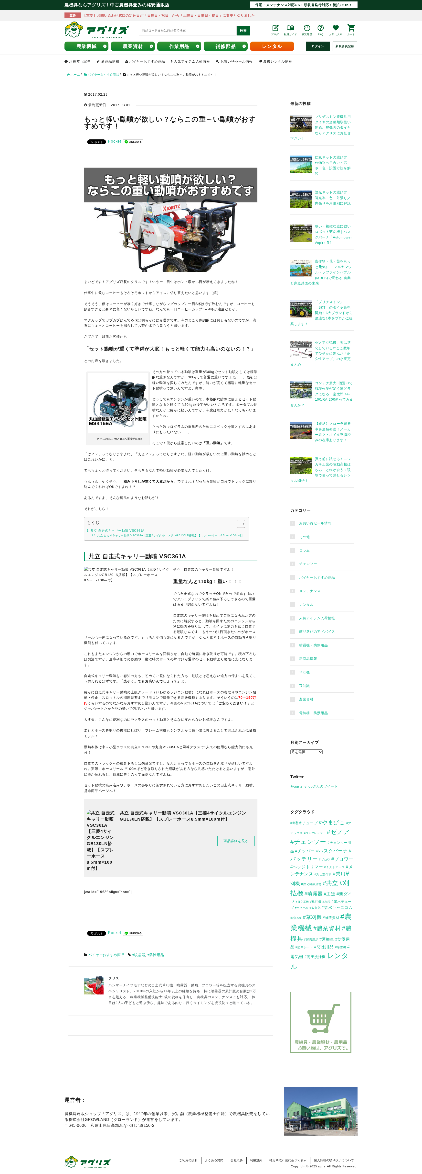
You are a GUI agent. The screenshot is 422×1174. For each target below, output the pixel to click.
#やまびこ (332, 822)
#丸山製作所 (323, 874)
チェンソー (308, 564)
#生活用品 (301, 907)
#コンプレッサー (315, 833)
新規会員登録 (345, 46)
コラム (304, 550)
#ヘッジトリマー (306, 867)
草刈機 (304, 672)
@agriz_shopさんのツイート (314, 786)
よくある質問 (214, 1160)
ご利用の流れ (188, 1160)
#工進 (330, 893)
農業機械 (86, 46)
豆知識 (304, 686)
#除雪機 (340, 947)
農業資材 (133, 46)
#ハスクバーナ (332, 850)
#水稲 (326, 901)
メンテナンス (310, 591)
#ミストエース (334, 867)
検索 (243, 31)
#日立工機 (302, 901)
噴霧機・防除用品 (313, 645)
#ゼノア (338, 831)
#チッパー (305, 851)
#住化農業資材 (311, 884)
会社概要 (237, 1160)
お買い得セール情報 (315, 523)
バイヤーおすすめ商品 (106, 955)
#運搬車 (326, 939)
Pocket (114, 141)
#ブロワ (324, 859)
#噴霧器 (138, 955)
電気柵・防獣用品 (313, 713)
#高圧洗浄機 (315, 957)
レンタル (272, 46)
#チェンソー (308, 841)
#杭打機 (315, 901)
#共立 (330, 883)
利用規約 (256, 1160)
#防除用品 (156, 955)
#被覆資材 (331, 918)
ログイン (318, 46)
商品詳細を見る (236, 841)
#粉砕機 (296, 917)
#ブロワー (342, 859)
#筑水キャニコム (337, 907)
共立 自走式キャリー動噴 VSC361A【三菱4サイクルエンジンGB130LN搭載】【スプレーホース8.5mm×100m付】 (170, 535)
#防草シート (304, 947)
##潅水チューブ (304, 823)
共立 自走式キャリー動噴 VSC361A (117, 530)
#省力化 (315, 907)
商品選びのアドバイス (317, 631)
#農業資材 (327, 928)
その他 (304, 537)
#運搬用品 (311, 939)
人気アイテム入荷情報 (317, 618)
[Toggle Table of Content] (238, 524)
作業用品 (179, 46)
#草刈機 (312, 917)
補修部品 (226, 46)
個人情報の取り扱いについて (334, 1160)
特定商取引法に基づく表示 (287, 1160)
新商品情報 (308, 659)
